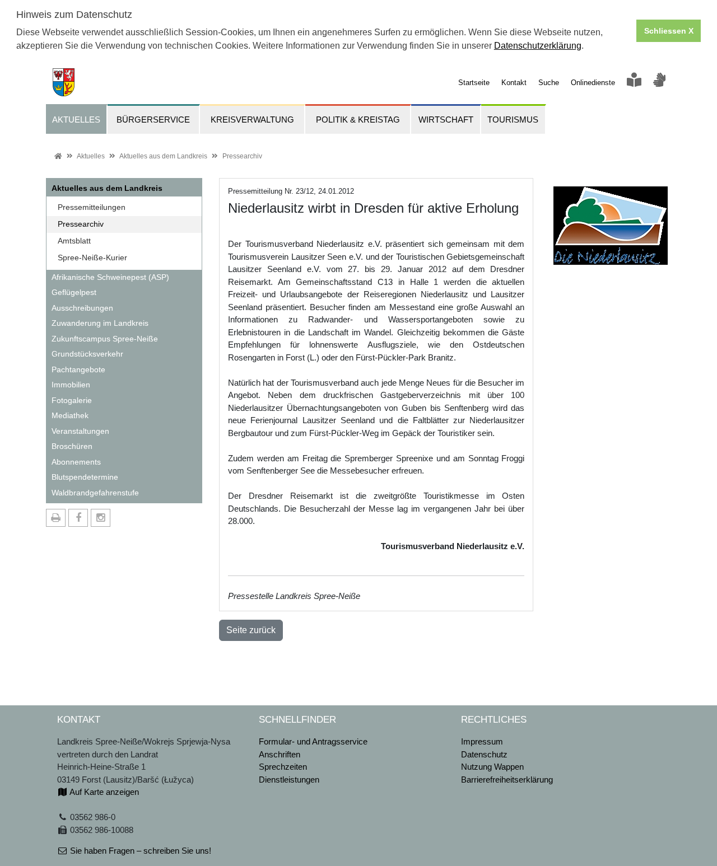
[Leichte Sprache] (634, 83)
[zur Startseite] (60, 81)
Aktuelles (91, 156)
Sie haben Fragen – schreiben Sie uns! (139, 850)
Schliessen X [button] (668, 30)
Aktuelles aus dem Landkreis (163, 156)
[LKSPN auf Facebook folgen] (78, 518)
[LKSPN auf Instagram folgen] (100, 518)
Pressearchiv (242, 156)
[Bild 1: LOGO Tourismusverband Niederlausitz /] (610, 220)
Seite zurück (251, 630)
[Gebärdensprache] (659, 83)
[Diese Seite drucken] (56, 518)
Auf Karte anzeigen (103, 792)
